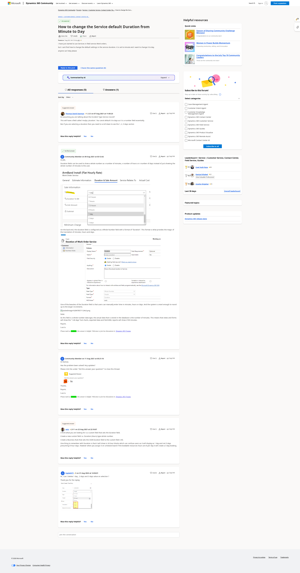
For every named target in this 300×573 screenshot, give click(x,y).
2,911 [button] (73, 429)
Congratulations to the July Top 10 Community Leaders (218, 56)
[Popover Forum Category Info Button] (220, 94)
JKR (79, 40)
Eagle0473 (70, 473)
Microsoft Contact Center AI (199, 140)
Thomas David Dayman (75, 114)
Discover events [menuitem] (87, 3)
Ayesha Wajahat (202, 184)
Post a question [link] (280, 3)
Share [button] (84, 36)
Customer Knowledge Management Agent (196, 113)
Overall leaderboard (232, 191)
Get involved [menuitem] (60, 3)
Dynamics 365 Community (39, 3)
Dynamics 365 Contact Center (199, 117)
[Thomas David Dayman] (63, 114)
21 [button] (211, 174)
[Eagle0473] (63, 473)
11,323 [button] (88, 114)
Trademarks (284, 557)
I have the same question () (93, 68)
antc (67, 429)
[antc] (63, 429)
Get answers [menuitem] (73, 3)
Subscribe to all (212, 146)
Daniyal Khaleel (202, 174)
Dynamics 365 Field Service (198, 125)
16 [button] (211, 184)
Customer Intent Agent (197, 108)
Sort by (61, 97)
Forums (78, 10)
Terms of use (272, 557)
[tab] (75, 90)
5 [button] (81, 40)
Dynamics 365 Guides (196, 129)
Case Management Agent (198, 104)
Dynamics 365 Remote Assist (199, 136)
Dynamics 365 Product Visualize (200, 133)
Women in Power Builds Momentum (213, 43)
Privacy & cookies (259, 557)
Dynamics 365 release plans (196, 219)
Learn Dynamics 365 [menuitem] (104, 3)
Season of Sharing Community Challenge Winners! (215, 32)
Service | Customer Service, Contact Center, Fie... (98, 10)
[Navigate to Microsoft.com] (14, 3)
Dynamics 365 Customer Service (200, 121)
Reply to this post (68, 68)
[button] (251, 3)
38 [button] (211, 167)
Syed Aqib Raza (202, 167)
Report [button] (94, 36)
